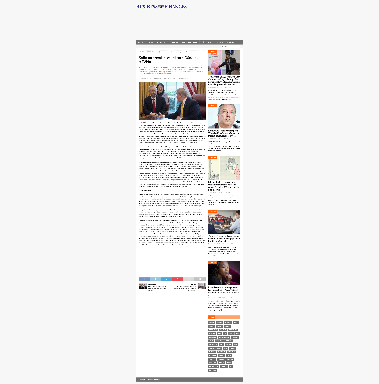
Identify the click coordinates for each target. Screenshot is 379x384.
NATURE (218, 348)
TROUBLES (224, 367)
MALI (221, 345)
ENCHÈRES (223, 330)
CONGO (227, 326)
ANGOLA (219, 323)
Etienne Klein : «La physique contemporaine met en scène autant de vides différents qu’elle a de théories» (223, 186)
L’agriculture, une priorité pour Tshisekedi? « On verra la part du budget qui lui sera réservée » (224, 133)
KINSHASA (219, 341)
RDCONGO (212, 359)
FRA (225, 334)
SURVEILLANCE (213, 367)
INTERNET (235, 337)
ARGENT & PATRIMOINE (189, 42)
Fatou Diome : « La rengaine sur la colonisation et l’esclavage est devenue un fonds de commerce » (223, 291)
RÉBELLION (212, 363)
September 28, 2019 (216, 193)
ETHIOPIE (212, 334)
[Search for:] (230, 46)
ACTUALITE (161, 42)
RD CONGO (221, 359)
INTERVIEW (231, 42)
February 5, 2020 (215, 87)
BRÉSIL (236, 323)
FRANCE (231, 334)
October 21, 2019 (146, 79)
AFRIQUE (211, 323)
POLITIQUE (212, 356)
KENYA (211, 341)
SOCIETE (220, 42)
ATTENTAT (228, 323)
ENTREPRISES (173, 42)
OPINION (232, 348)
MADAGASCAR (213, 345)
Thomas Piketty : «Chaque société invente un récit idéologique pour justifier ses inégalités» (224, 239)
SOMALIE (221, 363)
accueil (141, 42)
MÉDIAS (211, 348)
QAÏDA (229, 356)
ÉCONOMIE (212, 370)
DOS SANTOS (213, 330)
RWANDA (230, 359)
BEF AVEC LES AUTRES (160, 79)
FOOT (219, 334)
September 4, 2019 (215, 298)
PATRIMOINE (231, 352)
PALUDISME (221, 352)
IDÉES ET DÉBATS (207, 42)
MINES (235, 345)
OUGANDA (212, 352)
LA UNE (150, 42)
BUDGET (211, 326)
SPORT (229, 363)
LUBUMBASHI (228, 341)
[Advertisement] (189, 25)
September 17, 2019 (215, 244)
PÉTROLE (221, 356)
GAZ (237, 334)
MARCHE (228, 345)
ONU (225, 348)
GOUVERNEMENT (224, 337)
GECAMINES (212, 337)
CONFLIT (219, 326)
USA (231, 367)
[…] (231, 99)
